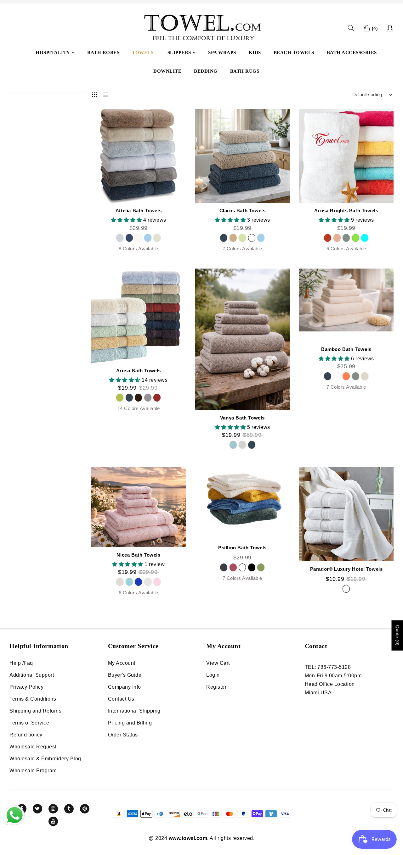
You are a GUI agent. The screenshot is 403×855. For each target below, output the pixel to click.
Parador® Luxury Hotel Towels (346, 569)
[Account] (390, 28)
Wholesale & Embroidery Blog (45, 758)
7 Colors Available (242, 248)
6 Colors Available (346, 248)
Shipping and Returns (35, 710)
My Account (121, 663)
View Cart (218, 663)
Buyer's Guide (125, 675)
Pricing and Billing (130, 722)
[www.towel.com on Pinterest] (84, 808)
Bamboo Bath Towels (346, 349)
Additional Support (31, 675)
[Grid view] (94, 93)
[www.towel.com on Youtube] (53, 821)
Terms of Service (29, 722)
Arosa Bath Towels (138, 370)
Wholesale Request (32, 746)
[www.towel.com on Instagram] (53, 808)
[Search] (351, 28)
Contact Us (121, 699)
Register (216, 687)
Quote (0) (397, 635)
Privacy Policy (26, 687)
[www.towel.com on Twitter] (37, 808)
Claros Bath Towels (242, 210)
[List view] (105, 93)
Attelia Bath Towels (139, 210)
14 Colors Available (138, 408)
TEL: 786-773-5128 (328, 667)
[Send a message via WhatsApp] (14, 815)
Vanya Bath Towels (242, 417)
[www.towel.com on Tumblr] (69, 808)
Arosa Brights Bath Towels (346, 210)
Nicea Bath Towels (138, 555)
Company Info (124, 687)
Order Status (123, 734)
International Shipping (134, 710)
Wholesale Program (33, 770)
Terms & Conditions (32, 699)
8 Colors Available (138, 248)
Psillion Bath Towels (242, 547)
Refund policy (26, 734)
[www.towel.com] (202, 28)
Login (213, 675)
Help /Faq (21, 663)
